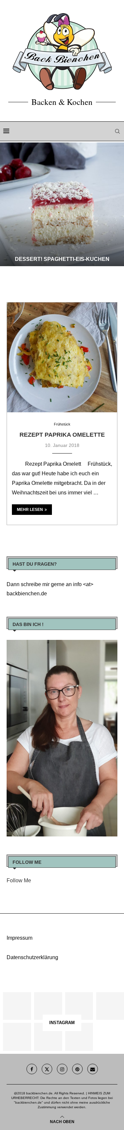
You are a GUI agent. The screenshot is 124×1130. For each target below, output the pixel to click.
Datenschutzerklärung (32, 957)
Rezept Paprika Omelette (62, 434)
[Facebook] (31, 1069)
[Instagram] (62, 1069)
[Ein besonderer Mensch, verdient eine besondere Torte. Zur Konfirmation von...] (110, 1006)
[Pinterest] (77, 1069)
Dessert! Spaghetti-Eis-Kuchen (62, 259)
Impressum (19, 938)
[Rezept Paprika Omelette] (62, 357)
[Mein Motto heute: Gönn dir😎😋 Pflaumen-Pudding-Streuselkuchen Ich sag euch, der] (48, 1006)
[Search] (117, 131)
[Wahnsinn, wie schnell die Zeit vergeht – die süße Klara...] (48, 1037)
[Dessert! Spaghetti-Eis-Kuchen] (62, 204)
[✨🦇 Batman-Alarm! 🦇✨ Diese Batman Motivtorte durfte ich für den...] (17, 1006)
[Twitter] (47, 1069)
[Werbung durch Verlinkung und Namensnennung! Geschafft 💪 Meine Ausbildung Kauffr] (79, 1006)
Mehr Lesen (30, 509)
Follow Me (19, 880)
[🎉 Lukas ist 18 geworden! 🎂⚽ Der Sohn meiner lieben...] (79, 1037)
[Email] (92, 1069)
